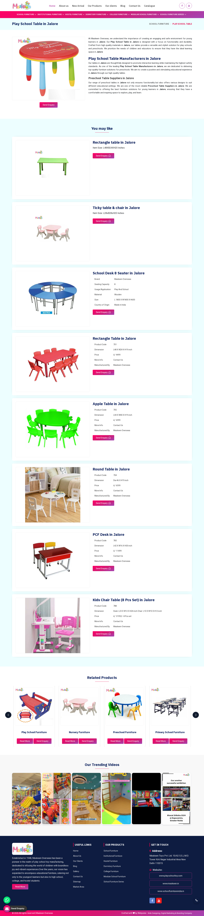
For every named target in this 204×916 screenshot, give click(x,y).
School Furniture (25, 14)
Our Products (95, 5)
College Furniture (118, 14)
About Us (77, 856)
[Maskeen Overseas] (22, 5)
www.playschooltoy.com (170, 876)
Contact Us (134, 5)
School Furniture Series (172, 14)
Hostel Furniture (73, 14)
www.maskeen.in (171, 883)
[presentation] (8, 715)
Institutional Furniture (49, 14)
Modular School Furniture (144, 14)
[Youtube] (189, 5)
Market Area (78, 887)
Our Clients (78, 861)
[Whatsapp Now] (6, 900)
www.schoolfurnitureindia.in (171, 891)
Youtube (159, 900)
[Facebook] (182, 5)
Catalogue (149, 5)
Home (52, 5)
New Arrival (78, 5)
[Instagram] (26, 799)
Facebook (152, 900)
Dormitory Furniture (96, 14)
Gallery (76, 871)
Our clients (111, 5)
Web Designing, (154, 913)
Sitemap (77, 882)
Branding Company (184, 913)
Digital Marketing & (168, 913)
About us (64, 5)
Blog (122, 5)
